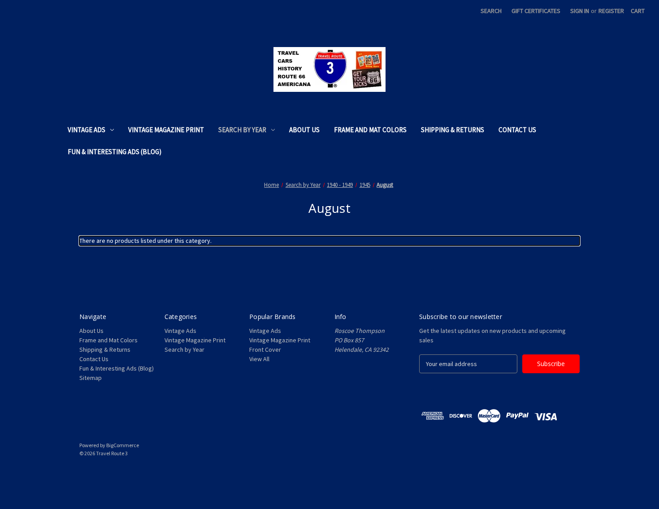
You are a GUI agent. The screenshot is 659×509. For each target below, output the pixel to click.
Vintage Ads (86, 129)
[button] (329, 473)
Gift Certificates (536, 11)
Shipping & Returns (452, 129)
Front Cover (265, 349)
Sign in (579, 11)
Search (491, 11)
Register (611, 11)
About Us (304, 129)
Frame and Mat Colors (370, 129)
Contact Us (517, 129)
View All (259, 359)
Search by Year (242, 129)
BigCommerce (122, 445)
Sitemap (90, 378)
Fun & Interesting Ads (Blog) (114, 151)
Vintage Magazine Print (166, 129)
